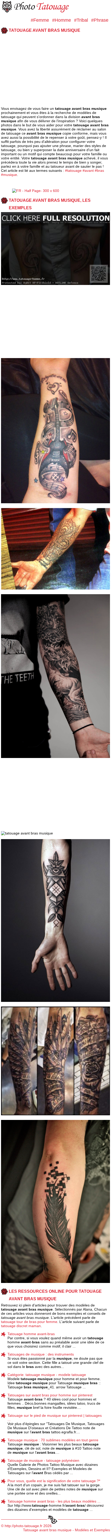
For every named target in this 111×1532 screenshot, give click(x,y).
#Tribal (81, 20)
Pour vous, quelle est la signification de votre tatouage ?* (53, 1481)
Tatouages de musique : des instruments (40, 1354)
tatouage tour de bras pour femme (29, 1322)
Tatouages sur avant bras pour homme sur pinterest (49, 1395)
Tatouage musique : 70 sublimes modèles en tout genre (52, 1440)
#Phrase (99, 20)
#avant (88, 170)
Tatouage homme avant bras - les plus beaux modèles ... (53, 1501)
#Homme (61, 20)
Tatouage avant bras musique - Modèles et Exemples (66, 1530)
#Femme (40, 20)
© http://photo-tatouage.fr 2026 (26, 1526)
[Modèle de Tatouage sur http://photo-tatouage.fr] (36, 12)
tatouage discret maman (21, 1326)
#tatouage (73, 170)
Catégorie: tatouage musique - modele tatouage (46, 1375)
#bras (99, 170)
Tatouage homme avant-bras (31, 1334)
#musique (9, 175)
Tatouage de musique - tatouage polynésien (43, 1460)
